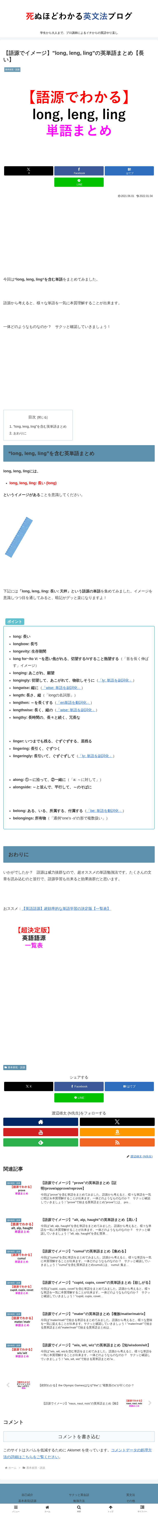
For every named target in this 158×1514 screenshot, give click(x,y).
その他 (130, 1500)
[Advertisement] (79, 230)
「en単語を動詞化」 (73, 703)
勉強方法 (79, 1500)
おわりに (20, 433)
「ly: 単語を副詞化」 (115, 680)
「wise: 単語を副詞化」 (61, 688)
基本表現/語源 (27, 1500)
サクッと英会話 (79, 1494)
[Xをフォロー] (117, 1122)
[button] (146, 910)
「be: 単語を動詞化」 (104, 811)
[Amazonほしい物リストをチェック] (117, 1132)
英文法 (130, 1494)
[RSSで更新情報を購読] (117, 1142)
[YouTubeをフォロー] (40, 1132)
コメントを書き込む (79, 1436)
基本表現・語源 (16, 1067)
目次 (32, 417)
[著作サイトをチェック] (40, 1122)
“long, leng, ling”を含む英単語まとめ (39, 426)
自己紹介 (27, 1494)
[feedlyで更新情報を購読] (40, 1142)
